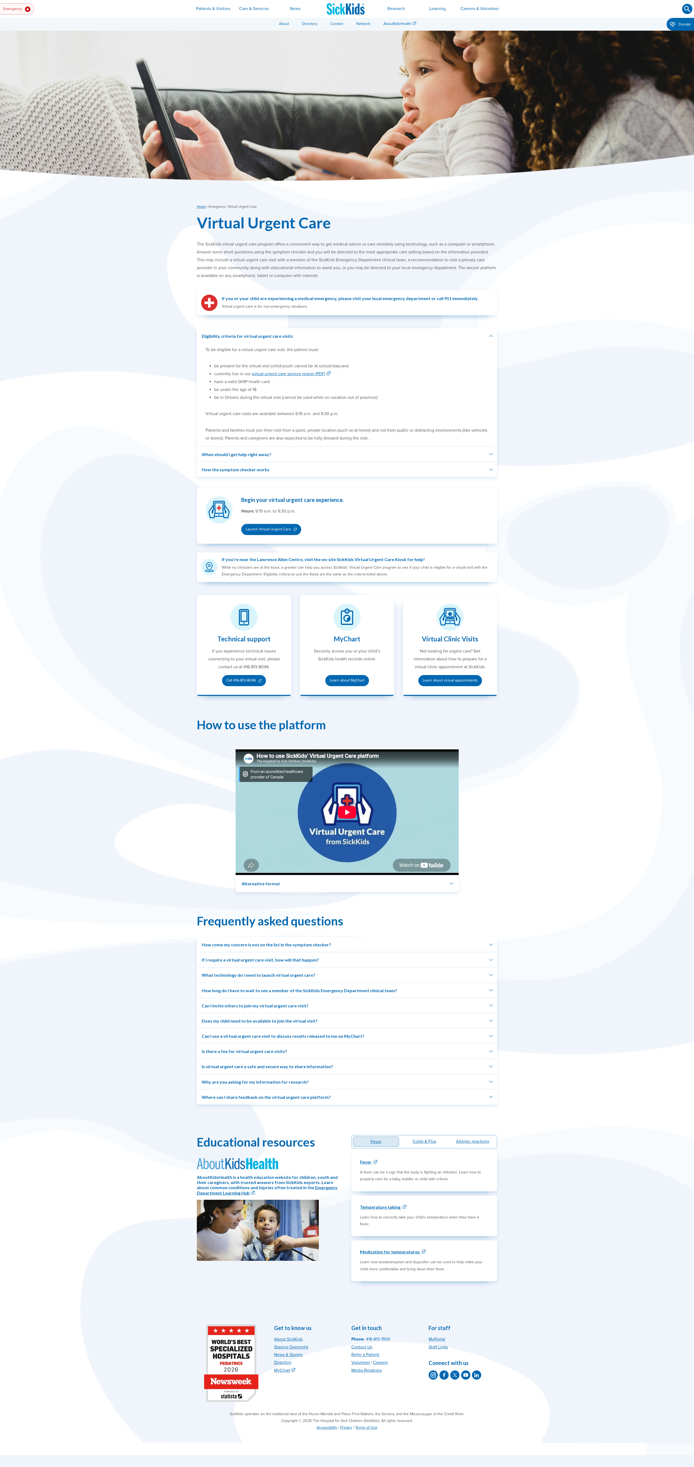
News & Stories (288, 1354)
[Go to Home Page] (345, 9)
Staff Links (438, 1347)
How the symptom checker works (235, 469)
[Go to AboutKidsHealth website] (237, 1163)
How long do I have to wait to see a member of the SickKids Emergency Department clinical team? (299, 990)
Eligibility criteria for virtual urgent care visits (247, 336)
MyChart (282, 1370)
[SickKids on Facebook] (444, 1375)
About (284, 23)
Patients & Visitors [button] (213, 8)
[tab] (424, 1142)
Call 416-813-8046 (245, 681)
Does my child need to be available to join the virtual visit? (260, 1020)
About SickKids (288, 1339)
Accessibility (327, 1427)
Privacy (346, 1427)
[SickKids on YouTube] (465, 1375)
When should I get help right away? (236, 454)
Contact (336, 23)
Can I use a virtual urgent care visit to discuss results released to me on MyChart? (283, 1036)
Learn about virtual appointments (450, 680)
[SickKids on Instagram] (433, 1375)
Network (363, 23)
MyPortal (437, 1339)
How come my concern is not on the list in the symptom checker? (266, 944)
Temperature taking (380, 1207)
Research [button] (396, 8)
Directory (309, 23)
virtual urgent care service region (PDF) (288, 374)
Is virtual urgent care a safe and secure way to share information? (267, 1066)
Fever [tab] (376, 1141)
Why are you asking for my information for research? (255, 1081)
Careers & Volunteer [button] (480, 8)
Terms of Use (366, 1427)
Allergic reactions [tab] (472, 1141)
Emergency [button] (13, 9)
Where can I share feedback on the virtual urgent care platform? (266, 1097)
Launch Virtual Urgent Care (268, 529)
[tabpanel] (424, 1216)
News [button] (295, 8)
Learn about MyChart (347, 680)
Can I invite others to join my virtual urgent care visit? (255, 1005)
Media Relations (366, 1370)
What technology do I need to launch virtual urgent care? (258, 975)
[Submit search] (687, 9)
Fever (366, 1161)
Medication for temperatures (390, 1251)
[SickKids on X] (455, 1375)
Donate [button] (684, 24)
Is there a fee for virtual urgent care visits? (244, 1051)
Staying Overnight (291, 1347)
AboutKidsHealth (397, 23)
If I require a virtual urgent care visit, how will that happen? (260, 959)
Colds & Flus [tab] (424, 1141)
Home (201, 207)
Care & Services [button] (254, 8)
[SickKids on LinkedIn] (476, 1375)
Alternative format (261, 883)
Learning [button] (437, 8)
